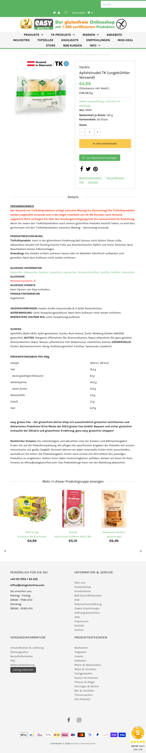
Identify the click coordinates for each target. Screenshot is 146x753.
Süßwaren (80, 660)
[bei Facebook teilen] (81, 170)
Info (93, 45)
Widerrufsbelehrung (22, 664)
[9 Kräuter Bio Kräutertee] (32, 509)
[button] (99, 157)
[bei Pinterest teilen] (95, 170)
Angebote (114, 34)
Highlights (70, 40)
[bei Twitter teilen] (88, 170)
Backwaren (81, 647)
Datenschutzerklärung (87, 604)
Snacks (78, 656)
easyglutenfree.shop (83, 743)
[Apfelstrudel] (114, 509)
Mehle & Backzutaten (87, 664)
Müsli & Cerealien (85, 669)
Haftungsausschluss (87, 612)
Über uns (79, 582)
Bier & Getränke (84, 690)
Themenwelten (83, 695)
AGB (76, 599)
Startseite (43, 54)
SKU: (82, 110)
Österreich (57, 54)
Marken (89, 34)
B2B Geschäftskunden (88, 595)
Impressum (81, 621)
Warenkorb (82, 12)
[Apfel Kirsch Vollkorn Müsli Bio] (73, 509)
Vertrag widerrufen (23, 669)
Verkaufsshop (82, 587)
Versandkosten (115, 177)
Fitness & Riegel (84, 682)
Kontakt (93, 182)
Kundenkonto (82, 591)
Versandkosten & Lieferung (27, 647)
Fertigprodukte (83, 673)
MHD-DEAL (125, 40)
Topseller (45, 40)
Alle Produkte (82, 699)
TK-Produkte (61, 34)
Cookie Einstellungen (87, 608)
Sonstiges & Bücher (86, 686)
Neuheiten (21, 40)
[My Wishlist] (66, 12)
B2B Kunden (72, 45)
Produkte (31, 34)
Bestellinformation (90, 177)
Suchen (79, 629)
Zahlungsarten (19, 652)
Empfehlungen (98, 40)
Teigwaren (80, 652)
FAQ (81, 182)
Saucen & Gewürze (86, 677)
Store (50, 45)
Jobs (77, 617)
